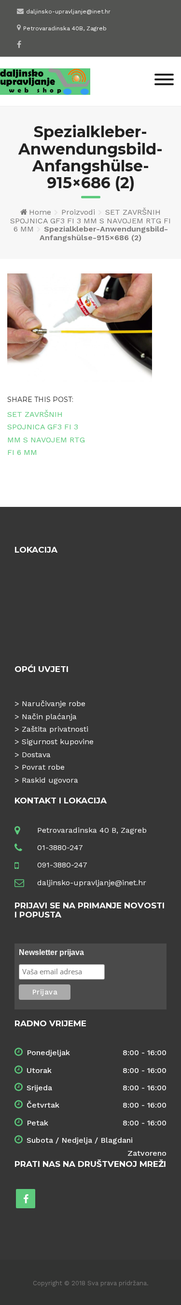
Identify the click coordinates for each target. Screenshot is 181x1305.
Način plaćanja (49, 716)
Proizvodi (78, 212)
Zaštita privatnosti (55, 729)
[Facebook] (19, 44)
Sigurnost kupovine (58, 741)
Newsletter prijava (51, 952)
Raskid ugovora (50, 780)
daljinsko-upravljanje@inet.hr (68, 11)
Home (40, 212)
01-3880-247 (60, 847)
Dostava (36, 754)
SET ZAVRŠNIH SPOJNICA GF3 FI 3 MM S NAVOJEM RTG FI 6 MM (90, 220)
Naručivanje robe (53, 703)
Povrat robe (43, 767)
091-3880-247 (62, 864)
